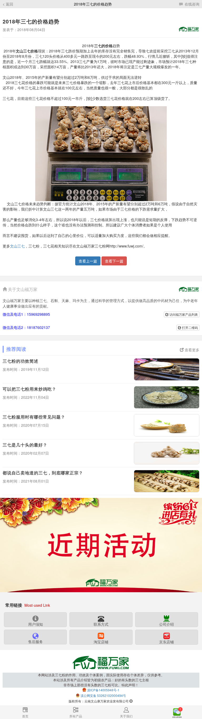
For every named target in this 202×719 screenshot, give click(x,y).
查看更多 (191, 349)
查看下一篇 (114, 261)
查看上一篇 (88, 261)
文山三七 (17, 246)
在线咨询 (191, 4)
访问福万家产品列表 (183, 314)
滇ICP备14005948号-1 (103, 690)
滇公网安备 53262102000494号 (103, 695)
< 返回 (8, 4)
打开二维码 (189, 327)
